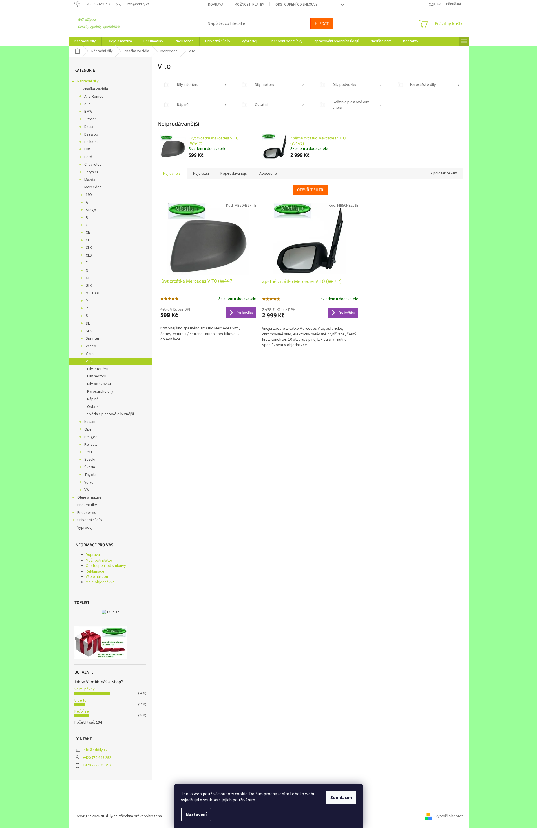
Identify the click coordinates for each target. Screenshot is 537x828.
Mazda (89, 180)
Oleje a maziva (89, 497)
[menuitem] (85, 41)
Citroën (90, 119)
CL (88, 240)
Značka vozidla (95, 89)
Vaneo (91, 346)
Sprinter (93, 338)
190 (89, 195)
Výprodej (84, 527)
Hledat (322, 23)
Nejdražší (201, 173)
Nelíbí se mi (84, 711)
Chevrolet (92, 164)
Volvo (89, 482)
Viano (90, 354)
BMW (88, 111)
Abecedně (268, 173)
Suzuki (89, 459)
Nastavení (196, 814)
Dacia (88, 127)
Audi (88, 104)
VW (86, 490)
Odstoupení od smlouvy (296, 4)
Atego (91, 210)
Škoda (89, 467)
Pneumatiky (87, 505)
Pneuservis (86, 512)
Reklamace (95, 571)
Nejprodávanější (234, 173)
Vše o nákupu (97, 577)
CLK (89, 248)
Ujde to (80, 700)
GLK (89, 286)
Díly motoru (96, 376)
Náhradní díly (88, 81)
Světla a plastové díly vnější (110, 414)
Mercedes (92, 187)
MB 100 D (93, 293)
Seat (88, 452)
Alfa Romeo (94, 96)
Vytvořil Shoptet (449, 816)
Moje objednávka (100, 582)
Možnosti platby (249, 4)
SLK (89, 331)
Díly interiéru (97, 369)
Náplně (93, 399)
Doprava (215, 4)
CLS (89, 255)
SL (88, 323)
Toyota (90, 475)
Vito (89, 361)
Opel (88, 429)
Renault (90, 444)
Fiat (87, 149)
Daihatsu (91, 142)
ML (88, 300)
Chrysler (91, 172)
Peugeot (91, 437)
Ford (88, 157)
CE (88, 232)
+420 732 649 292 (97, 758)
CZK (432, 4)
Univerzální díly (89, 520)
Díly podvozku (99, 384)
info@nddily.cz (95, 750)
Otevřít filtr (310, 189)
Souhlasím (341, 797)
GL (88, 278)
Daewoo (91, 134)
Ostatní (93, 407)
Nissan (89, 422)
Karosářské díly (100, 391)
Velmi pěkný (84, 689)
